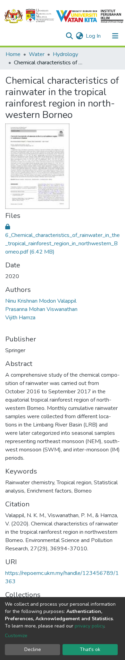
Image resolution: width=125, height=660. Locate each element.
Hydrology (65, 54)
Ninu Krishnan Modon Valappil (40, 301)
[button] (79, 36)
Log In (93, 36)
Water (36, 54)
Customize (16, 635)
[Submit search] (69, 36)
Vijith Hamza (20, 317)
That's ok (90, 649)
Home (13, 54)
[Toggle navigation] (115, 36)
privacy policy (89, 626)
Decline (32, 649)
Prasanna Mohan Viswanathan (41, 309)
